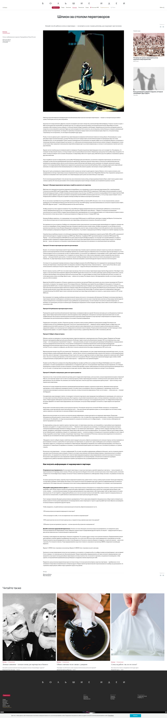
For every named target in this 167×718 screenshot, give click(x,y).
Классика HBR (95, 7)
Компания (68, 7)
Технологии (81, 7)
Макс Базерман (6, 41)
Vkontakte (112, 697)
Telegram (112, 696)
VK (163, 26)
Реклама (86, 696)
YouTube (112, 699)
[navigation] (80, 8)
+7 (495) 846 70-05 (142, 696)
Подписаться (56, 7)
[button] (113, 7)
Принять (135, 715)
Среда (87, 7)
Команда (74, 7)
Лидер (62, 7)
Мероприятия (87, 699)
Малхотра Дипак (7, 39)
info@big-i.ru (140, 697)
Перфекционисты (104, 7)
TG (160, 26)
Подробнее (111, 715)
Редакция (86, 697)
